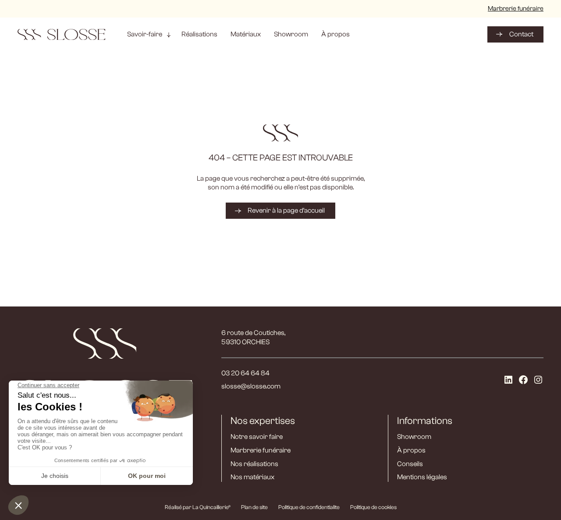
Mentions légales (422, 477)
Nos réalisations (254, 464)
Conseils (410, 464)
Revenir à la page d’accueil (286, 210)
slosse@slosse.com (250, 386)
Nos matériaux (252, 477)
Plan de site (254, 507)
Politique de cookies (373, 507)
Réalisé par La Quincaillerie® (198, 507)
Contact (521, 34)
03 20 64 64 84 (245, 373)
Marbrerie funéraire (515, 8)
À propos (411, 450)
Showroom (414, 437)
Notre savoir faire (257, 437)
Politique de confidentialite (309, 507)
